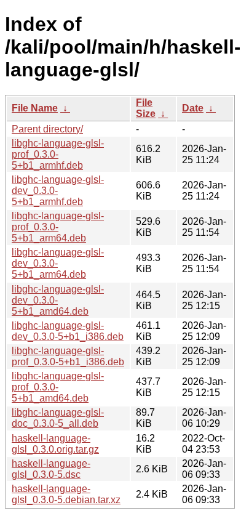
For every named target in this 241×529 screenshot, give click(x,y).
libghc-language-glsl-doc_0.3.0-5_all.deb (58, 418)
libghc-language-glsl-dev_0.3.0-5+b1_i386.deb (68, 331)
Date (192, 108)
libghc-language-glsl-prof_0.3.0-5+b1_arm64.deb (58, 227)
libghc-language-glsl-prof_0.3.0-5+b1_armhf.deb (58, 154)
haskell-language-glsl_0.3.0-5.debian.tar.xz (66, 494)
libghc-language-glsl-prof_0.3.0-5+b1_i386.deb (68, 356)
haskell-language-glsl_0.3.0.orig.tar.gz (55, 443)
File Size (146, 108)
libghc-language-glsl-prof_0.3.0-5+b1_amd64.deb (58, 387)
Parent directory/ (47, 129)
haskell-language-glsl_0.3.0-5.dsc (51, 469)
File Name (35, 108)
